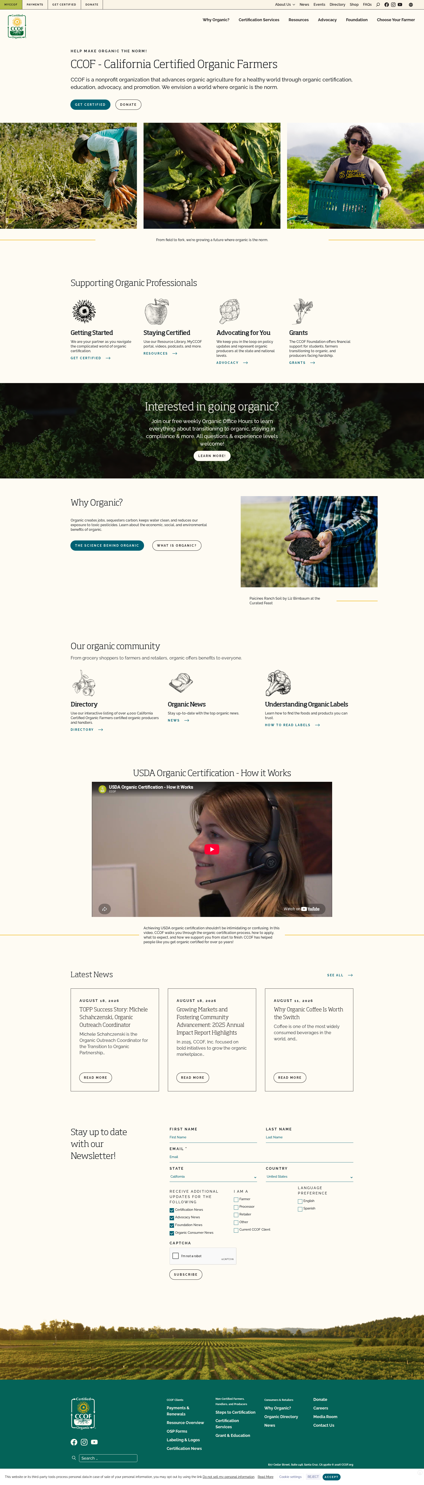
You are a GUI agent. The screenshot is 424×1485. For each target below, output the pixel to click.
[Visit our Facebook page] (386, 4)
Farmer (244, 1199)
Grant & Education (233, 1435)
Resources (299, 19)
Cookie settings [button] (290, 1477)
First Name (184, 1129)
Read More (265, 1477)
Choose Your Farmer (396, 19)
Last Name (279, 1129)
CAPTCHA (180, 1243)
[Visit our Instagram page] (393, 4)
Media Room (325, 1416)
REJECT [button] (313, 1477)
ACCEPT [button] (332, 1477)
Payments (35, 4)
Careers (320, 1408)
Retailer (245, 1214)
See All (335, 975)
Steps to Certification (236, 1412)
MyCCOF (11, 4)
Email (177, 1149)
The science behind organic (107, 545)
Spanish (309, 1208)
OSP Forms (177, 1431)
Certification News (189, 1210)
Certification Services (259, 19)
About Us (283, 5)
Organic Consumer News (194, 1233)
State (177, 1168)
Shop (354, 5)
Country (277, 1168)
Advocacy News (187, 1217)
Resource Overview (185, 1422)
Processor (246, 1207)
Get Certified (64, 4)
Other (243, 1222)
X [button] (420, 1472)
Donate (91, 4)
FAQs (367, 5)
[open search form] (378, 5)
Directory (337, 5)
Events (319, 5)
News (304, 5)
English (308, 1201)
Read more (95, 1077)
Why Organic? (216, 19)
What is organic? (177, 545)
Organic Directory (281, 1416)
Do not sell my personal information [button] (228, 1477)
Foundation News (188, 1225)
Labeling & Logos (183, 1440)
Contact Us (323, 1425)
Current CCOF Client (254, 1230)
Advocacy (327, 19)
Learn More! (212, 456)
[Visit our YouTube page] (400, 4)
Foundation (357, 19)
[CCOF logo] (16, 22)
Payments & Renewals (178, 1411)
